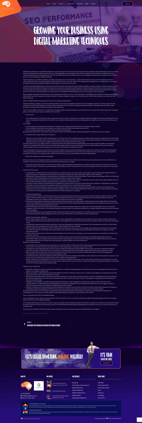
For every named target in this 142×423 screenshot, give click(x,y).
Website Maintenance (78, 393)
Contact (93, 3)
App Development (77, 390)
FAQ (99, 390)
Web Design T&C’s (103, 385)
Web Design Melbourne (79, 398)
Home (48, 3)
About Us (101, 393)
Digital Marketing (77, 387)
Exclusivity (79, 3)
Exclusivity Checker (103, 387)
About (54, 3)
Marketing (71, 48)
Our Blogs (101, 395)
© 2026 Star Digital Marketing (31, 418)
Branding (75, 382)
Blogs (86, 3)
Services (61, 3)
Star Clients (71, 3)
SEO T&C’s (101, 382)
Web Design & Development (80, 385)
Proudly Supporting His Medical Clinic (108, 418)
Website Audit (76, 395)
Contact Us (101, 398)
